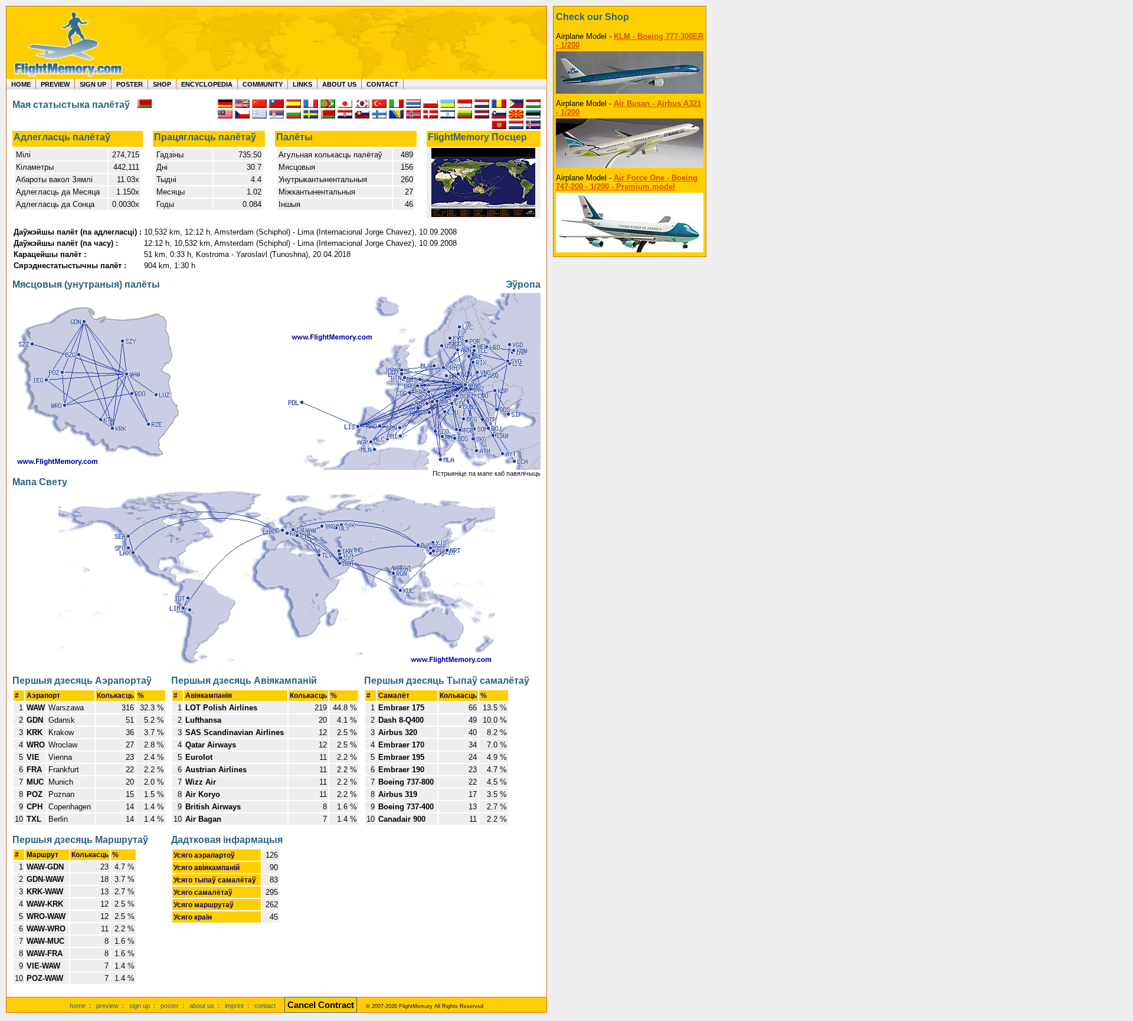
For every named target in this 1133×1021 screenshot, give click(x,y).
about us (201, 1005)
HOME (21, 84)
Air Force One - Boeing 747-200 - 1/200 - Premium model (627, 182)
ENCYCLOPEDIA (207, 84)
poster (170, 1005)
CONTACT (382, 84)
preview (107, 1005)
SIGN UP (93, 84)
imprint (234, 1005)
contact (265, 1005)
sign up (139, 1005)
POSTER (129, 84)
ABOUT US (339, 84)
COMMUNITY (263, 84)
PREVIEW (55, 84)
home (78, 1005)
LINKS (302, 84)
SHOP (162, 84)
